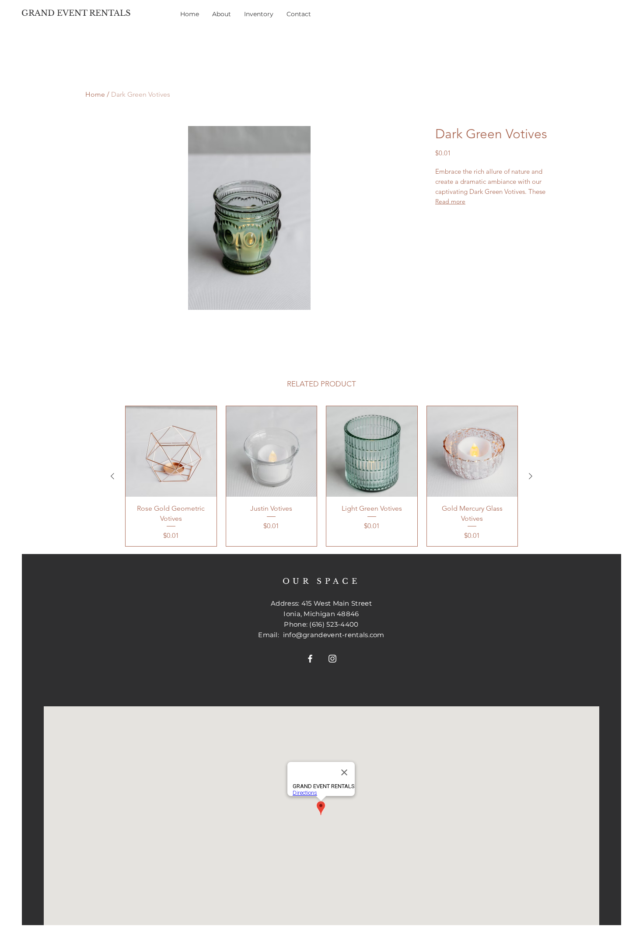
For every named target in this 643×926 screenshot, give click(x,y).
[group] (321, 476)
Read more (450, 201)
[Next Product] (530, 476)
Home (95, 94)
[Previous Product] (112, 476)
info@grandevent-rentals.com (333, 635)
